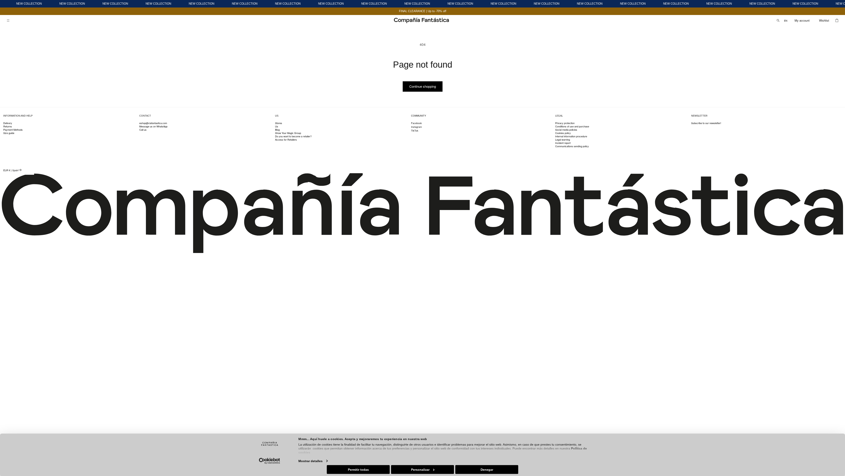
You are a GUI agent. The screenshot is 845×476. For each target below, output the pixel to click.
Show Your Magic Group (288, 133)
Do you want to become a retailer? (293, 136)
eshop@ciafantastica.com (153, 123)
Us (276, 126)
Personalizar (420, 469)
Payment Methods (13, 129)
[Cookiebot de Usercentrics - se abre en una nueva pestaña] (269, 461)
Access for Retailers (286, 139)
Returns (7, 126)
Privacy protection (565, 123)
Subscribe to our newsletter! (706, 123)
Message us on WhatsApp (153, 126)
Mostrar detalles (310, 461)
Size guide (8, 133)
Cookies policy (563, 133)
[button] (8, 20)
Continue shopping (422, 86)
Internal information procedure (571, 136)
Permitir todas (358, 469)
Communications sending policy (572, 146)
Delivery (7, 123)
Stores (278, 123)
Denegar (487, 469)
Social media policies (566, 129)
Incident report (563, 143)
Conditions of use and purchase (572, 126)
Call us (143, 129)
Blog (277, 129)
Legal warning (562, 139)
